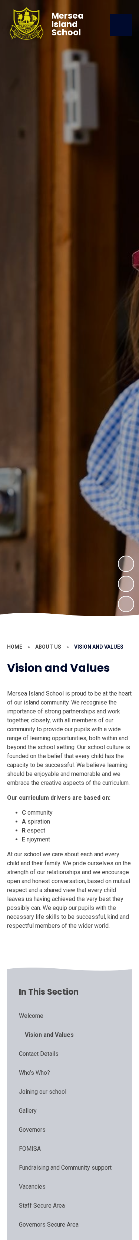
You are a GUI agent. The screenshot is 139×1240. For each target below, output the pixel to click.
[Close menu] (121, 25)
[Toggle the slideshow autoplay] (126, 604)
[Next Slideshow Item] (126, 564)
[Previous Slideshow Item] (126, 584)
